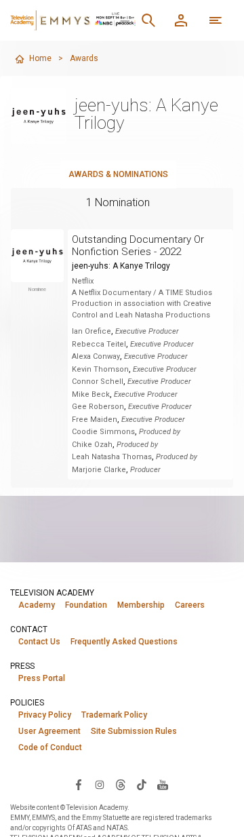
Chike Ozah (92, 444)
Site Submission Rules (134, 731)
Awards (84, 58)
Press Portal (41, 678)
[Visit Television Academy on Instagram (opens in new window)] (99, 784)
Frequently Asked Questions (124, 641)
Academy (36, 605)
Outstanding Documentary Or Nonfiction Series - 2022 (138, 245)
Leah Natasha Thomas (112, 456)
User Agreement (49, 731)
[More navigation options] (215, 20)
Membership (141, 605)
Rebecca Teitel (99, 344)
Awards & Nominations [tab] (118, 174)
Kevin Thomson (100, 369)
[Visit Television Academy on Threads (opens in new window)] (120, 784)
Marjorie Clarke (99, 469)
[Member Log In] (181, 20)
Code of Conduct (50, 747)
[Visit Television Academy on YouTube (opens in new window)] (162, 784)
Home (40, 58)
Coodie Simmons (103, 431)
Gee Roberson (98, 406)
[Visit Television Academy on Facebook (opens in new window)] (78, 784)
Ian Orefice (91, 331)
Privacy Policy (44, 715)
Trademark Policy (114, 715)
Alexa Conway (96, 356)
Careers (190, 605)
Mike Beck (91, 394)
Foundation (86, 605)
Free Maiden (94, 419)
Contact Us (39, 641)
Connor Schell (97, 381)
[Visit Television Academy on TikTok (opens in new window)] (141, 784)
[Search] (148, 20)
